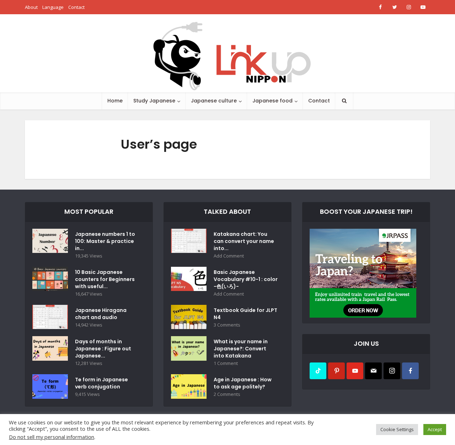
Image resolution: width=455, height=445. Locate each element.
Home (115, 100)
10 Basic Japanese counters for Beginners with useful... (105, 279)
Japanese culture (214, 100)
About (31, 7)
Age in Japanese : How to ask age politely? (243, 383)
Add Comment (229, 256)
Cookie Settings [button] (397, 429)
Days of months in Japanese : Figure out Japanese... (103, 348)
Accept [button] (435, 429)
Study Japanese (154, 100)
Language (53, 7)
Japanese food (272, 100)
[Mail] (373, 370)
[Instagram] (392, 370)
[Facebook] (410, 370)
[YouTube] (355, 370)
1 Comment (226, 363)
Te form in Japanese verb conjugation (101, 383)
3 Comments (227, 325)
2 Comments (227, 394)
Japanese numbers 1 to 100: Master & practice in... (105, 241)
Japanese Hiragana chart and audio (101, 314)
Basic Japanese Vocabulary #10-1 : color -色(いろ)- (246, 279)
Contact (76, 7)
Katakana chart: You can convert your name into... (244, 241)
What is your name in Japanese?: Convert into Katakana (241, 348)
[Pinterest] (336, 370)
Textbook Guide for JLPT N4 (245, 314)
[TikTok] (318, 370)
